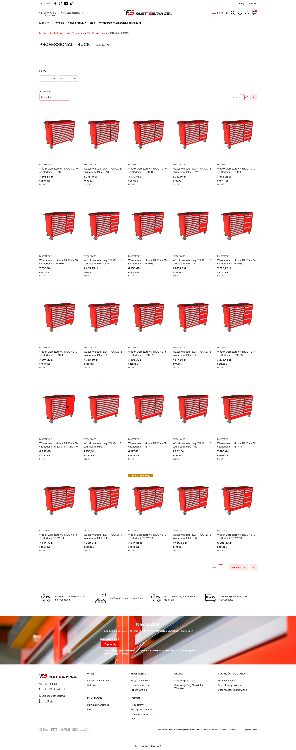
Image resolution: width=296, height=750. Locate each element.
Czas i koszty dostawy (230, 685)
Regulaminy (137, 704)
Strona (236, 97)
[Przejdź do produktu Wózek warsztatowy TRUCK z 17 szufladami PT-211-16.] (148, 500)
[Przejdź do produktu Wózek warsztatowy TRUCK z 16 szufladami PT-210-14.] (59, 226)
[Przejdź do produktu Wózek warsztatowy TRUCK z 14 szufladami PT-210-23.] (237, 317)
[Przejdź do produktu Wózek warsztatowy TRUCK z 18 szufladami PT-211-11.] (148, 409)
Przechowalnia (139, 689)
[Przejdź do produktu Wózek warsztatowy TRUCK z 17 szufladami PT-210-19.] (59, 317)
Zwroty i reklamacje (141, 709)
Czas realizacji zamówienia (232, 689)
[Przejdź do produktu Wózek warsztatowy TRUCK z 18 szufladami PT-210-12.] (192, 134)
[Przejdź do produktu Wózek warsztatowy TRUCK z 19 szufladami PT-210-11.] (148, 134)
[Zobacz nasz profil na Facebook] (55, 3)
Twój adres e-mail (109, 639)
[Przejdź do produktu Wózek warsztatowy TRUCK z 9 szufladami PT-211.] (103, 409)
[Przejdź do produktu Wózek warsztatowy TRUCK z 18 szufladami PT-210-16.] (148, 226)
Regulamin (118, 651)
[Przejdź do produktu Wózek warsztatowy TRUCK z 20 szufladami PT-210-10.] (103, 134)
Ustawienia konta (140, 685)
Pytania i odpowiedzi (142, 714)
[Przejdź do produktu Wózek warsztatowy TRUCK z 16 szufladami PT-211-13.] (237, 409)
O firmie (91, 685)
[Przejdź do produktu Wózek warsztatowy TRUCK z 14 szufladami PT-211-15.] (103, 500)
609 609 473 (50, 13)
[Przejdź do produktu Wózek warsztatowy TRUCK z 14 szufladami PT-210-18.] (237, 226)
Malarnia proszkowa (185, 680)
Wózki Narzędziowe (96, 33)
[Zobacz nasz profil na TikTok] (71, 3)
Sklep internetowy (147, 746)
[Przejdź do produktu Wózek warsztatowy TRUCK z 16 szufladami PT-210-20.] (103, 317)
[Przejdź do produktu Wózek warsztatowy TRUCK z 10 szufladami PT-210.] (59, 134)
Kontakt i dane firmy (98, 680)
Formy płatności (226, 680)
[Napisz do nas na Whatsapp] (52, 701)
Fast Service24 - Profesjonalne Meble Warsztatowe (61, 33)
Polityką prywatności (119, 654)
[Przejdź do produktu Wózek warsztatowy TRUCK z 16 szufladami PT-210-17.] (192, 226)
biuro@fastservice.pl (75, 13)
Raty (133, 718)
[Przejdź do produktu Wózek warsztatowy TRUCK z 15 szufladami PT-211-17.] (192, 500)
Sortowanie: (45, 91)
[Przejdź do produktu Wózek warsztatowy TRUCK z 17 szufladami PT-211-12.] (192, 409)
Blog (89, 709)
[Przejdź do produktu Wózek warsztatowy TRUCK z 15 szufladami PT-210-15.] (103, 226)
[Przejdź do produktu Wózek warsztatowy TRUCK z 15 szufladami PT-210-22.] (192, 317)
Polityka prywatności (98, 704)
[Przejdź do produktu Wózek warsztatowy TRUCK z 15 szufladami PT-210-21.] (148, 317)
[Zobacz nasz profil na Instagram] (61, 3)
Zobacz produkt (55, 189)
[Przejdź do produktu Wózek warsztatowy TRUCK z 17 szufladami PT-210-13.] (237, 134)
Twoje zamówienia (141, 680)
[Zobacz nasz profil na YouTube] (66, 3)
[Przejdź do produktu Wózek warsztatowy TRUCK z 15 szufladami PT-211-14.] (59, 500)
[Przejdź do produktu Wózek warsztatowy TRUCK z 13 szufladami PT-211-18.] (237, 500)
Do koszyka (189, 189)
